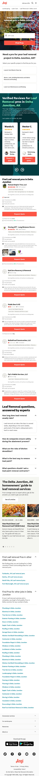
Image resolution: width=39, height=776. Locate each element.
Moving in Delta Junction (10, 697)
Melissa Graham (7, 520)
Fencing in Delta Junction (11, 680)
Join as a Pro (26, 3)
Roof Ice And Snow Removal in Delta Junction (18, 708)
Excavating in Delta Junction (12, 704)
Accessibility (19, 769)
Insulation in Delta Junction (11, 701)
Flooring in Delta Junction (11, 684)
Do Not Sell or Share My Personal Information (19, 772)
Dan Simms (30, 520)
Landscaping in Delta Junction (12, 673)
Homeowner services (8, 716)
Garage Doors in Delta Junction (13, 632)
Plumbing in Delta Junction (11, 608)
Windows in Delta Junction (11, 646)
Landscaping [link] (6, 8)
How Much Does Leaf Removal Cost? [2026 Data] (13, 525)
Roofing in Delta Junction (11, 629)
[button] (5, 252)
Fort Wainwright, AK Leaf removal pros (15, 584)
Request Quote (19, 214)
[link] (6, 153)
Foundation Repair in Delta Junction (14, 642)
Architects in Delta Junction (11, 649)
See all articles (10, 500)
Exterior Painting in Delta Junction (14, 618)
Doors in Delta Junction (10, 622)
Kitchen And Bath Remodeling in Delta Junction (18, 636)
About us (5, 732)
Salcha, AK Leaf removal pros (12, 577)
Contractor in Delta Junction (12, 639)
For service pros (7, 721)
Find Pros (19, 43)
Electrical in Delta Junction (11, 612)
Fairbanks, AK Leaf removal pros (13, 574)
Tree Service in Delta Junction (12, 615)
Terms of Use (14, 766)
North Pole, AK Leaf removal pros (13, 580)
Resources (5, 727)
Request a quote (10, 159)
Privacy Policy (24, 766)
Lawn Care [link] (15, 8)
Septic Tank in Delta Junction (12, 625)
